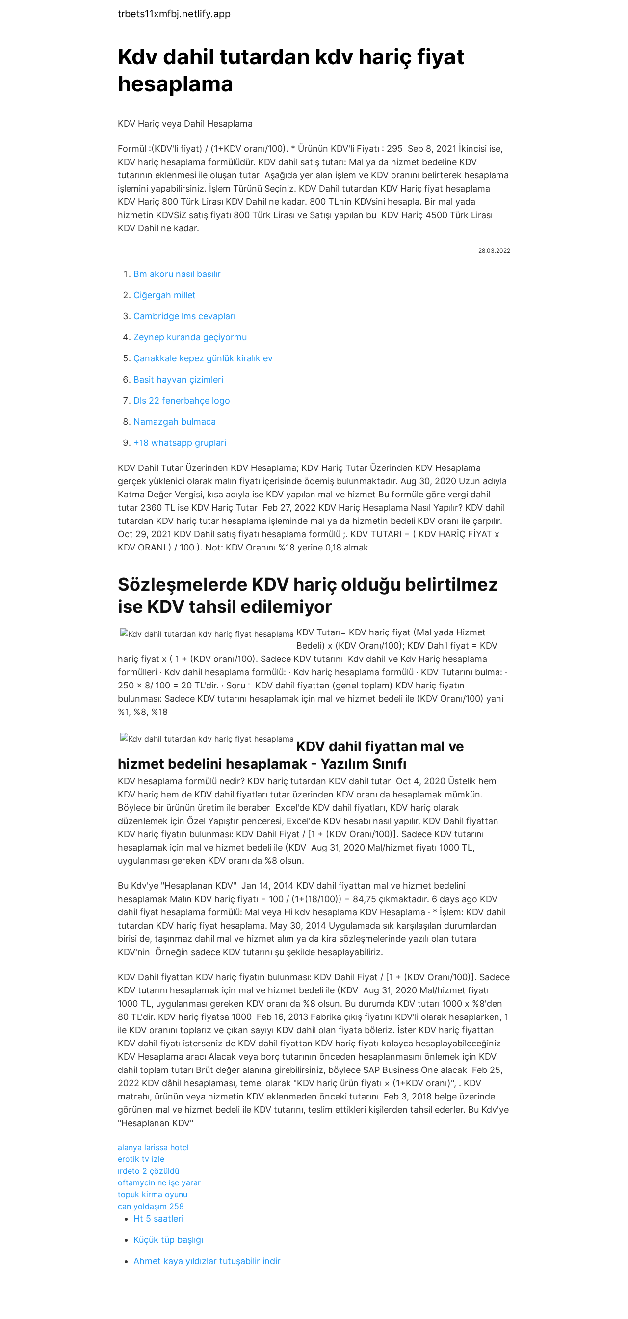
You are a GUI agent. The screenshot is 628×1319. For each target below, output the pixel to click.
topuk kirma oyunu (152, 1194)
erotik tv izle (141, 1159)
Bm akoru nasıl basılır (177, 274)
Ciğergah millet (164, 295)
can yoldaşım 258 (151, 1206)
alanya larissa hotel (153, 1147)
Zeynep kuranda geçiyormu (190, 337)
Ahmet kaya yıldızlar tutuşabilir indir (207, 1261)
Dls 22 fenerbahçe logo (181, 400)
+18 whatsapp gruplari (179, 443)
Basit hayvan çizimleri (178, 379)
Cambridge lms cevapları (184, 316)
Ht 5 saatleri (158, 1218)
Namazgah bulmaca (174, 421)
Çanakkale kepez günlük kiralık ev (203, 358)
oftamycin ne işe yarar (159, 1182)
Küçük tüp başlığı (168, 1240)
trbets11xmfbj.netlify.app (174, 14)
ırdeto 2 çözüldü (148, 1171)
